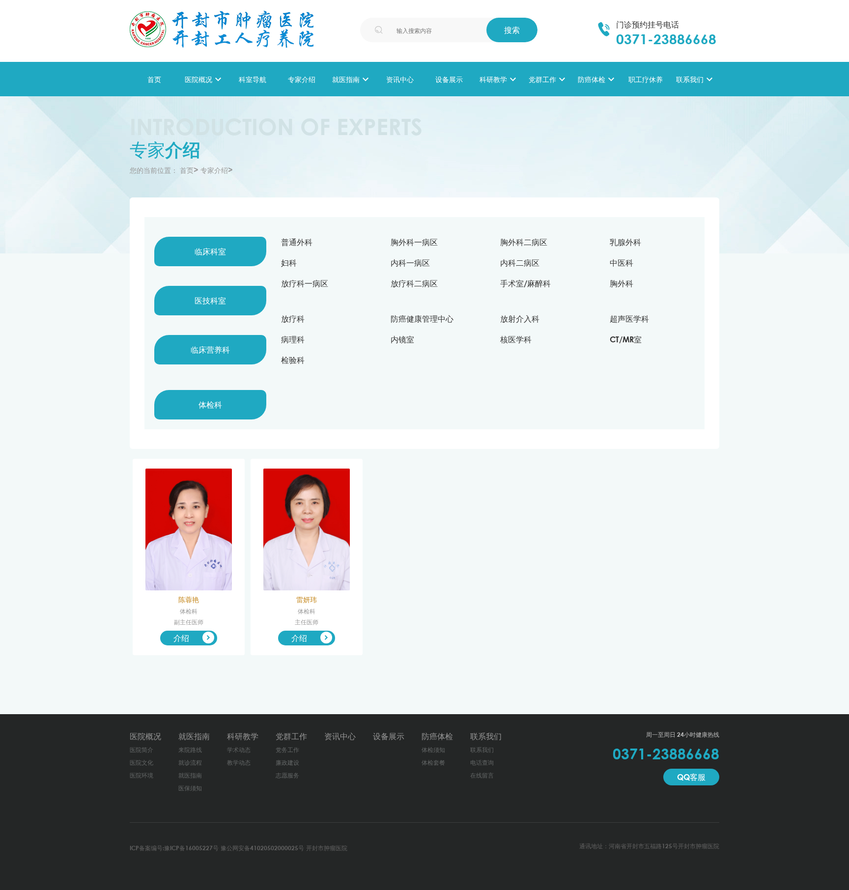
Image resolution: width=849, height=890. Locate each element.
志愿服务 (287, 775)
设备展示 (449, 79)
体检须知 (433, 749)
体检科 (210, 405)
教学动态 (239, 762)
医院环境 (141, 775)
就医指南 (346, 79)
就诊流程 (190, 762)
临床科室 (210, 251)
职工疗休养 (645, 79)
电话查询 (482, 762)
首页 (154, 79)
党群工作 (542, 79)
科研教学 (493, 79)
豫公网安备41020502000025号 (262, 848)
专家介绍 (301, 79)
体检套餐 (433, 762)
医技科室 (210, 301)
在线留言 (482, 775)
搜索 (512, 30)
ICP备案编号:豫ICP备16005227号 (174, 848)
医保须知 (190, 788)
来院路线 (190, 749)
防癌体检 (591, 79)
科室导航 (252, 79)
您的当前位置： (154, 170)
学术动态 (239, 749)
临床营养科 (210, 350)
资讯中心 (400, 79)
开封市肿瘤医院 (326, 848)
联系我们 (690, 79)
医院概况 (198, 79)
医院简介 (141, 749)
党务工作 (287, 749)
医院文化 (141, 762)
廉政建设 (287, 762)
